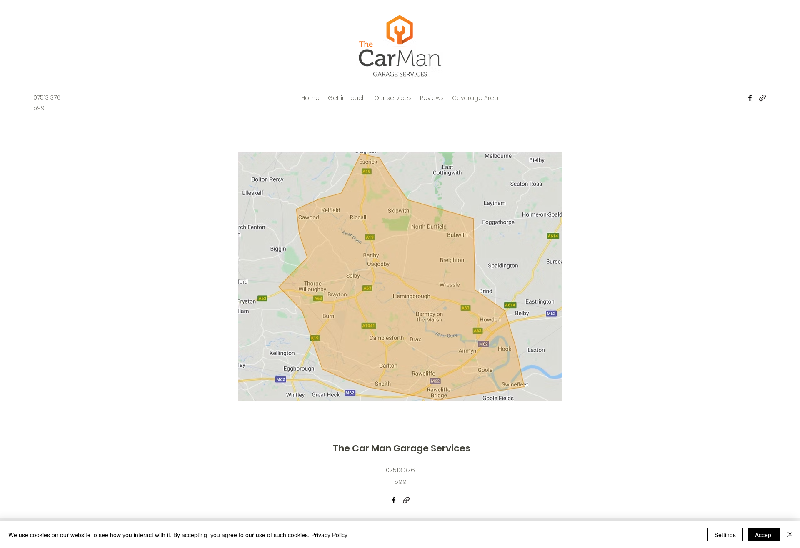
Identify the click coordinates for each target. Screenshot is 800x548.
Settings (725, 535)
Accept (764, 535)
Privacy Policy (329, 535)
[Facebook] (750, 98)
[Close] (790, 534)
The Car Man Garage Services (401, 448)
